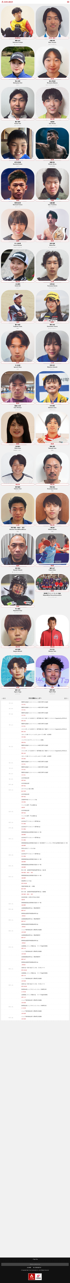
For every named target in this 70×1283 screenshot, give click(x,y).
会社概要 (29, 1267)
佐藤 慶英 (23, 834)
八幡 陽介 (23, 915)
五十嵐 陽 (23, 991)
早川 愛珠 (23, 823)
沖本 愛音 (23, 737)
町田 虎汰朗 (24, 883)
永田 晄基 (23, 932)
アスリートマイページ (35, 1264)
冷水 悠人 (23, 704)
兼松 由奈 (23, 720)
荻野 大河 (23, 948)
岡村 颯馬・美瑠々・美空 (27, 872)
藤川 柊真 (23, 791)
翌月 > (66, 698)
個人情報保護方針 (37, 1267)
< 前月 (4, 698)
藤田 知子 (23, 910)
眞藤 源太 (23, 742)
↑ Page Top (35, 1259)
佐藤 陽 (23, 807)
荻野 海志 (23, 780)
